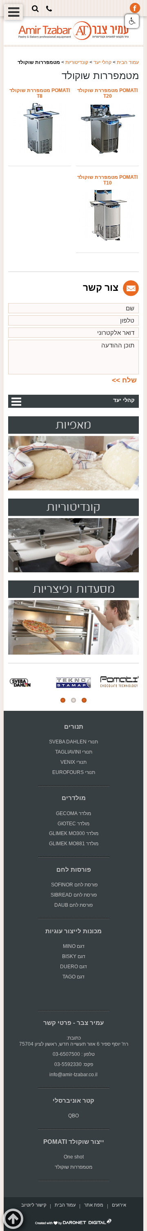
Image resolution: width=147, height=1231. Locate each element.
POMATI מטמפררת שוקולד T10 (107, 180)
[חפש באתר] (35, 8)
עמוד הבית (128, 62)
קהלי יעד (102, 62)
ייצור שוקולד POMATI (73, 1142)
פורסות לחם (73, 869)
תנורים (73, 726)
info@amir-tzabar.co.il (73, 1074)
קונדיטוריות (76, 62)
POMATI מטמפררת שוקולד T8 (39, 93)
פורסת (91, 884)
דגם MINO (74, 946)
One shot (74, 1156)
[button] (132, 21)
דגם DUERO (73, 966)
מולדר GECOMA (73, 813)
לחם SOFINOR (66, 884)
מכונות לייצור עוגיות (73, 931)
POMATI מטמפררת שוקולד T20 (107, 93)
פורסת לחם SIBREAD (74, 894)
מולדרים (74, 798)
